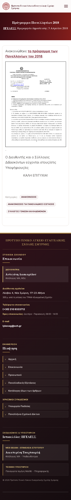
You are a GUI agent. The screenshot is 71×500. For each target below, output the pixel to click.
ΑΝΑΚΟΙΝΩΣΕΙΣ (29, 197)
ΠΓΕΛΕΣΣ (10, 28)
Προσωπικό (15, 374)
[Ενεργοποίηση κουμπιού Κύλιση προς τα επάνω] (64, 493)
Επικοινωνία (15, 367)
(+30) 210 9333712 (14, 309)
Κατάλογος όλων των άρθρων (24, 390)
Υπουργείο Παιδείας (19, 406)
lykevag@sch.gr (12, 326)
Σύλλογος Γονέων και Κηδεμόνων (27, 211)
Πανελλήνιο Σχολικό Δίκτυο (24, 414)
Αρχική (12, 359)
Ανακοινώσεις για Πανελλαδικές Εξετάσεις (31, 204)
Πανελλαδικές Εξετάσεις (22, 382)
